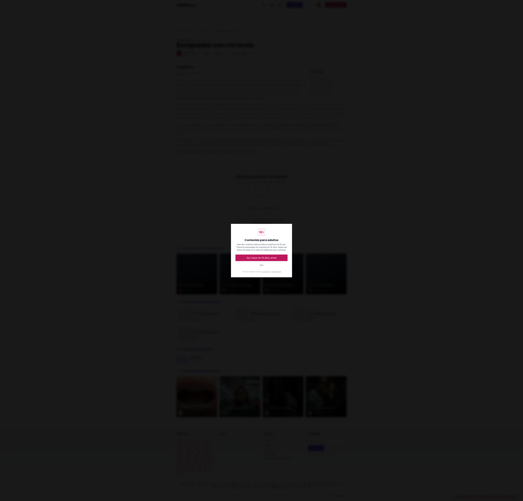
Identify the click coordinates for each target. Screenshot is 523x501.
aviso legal (266, 272)
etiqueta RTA (276, 272)
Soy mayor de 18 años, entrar (262, 257)
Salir (261, 265)
